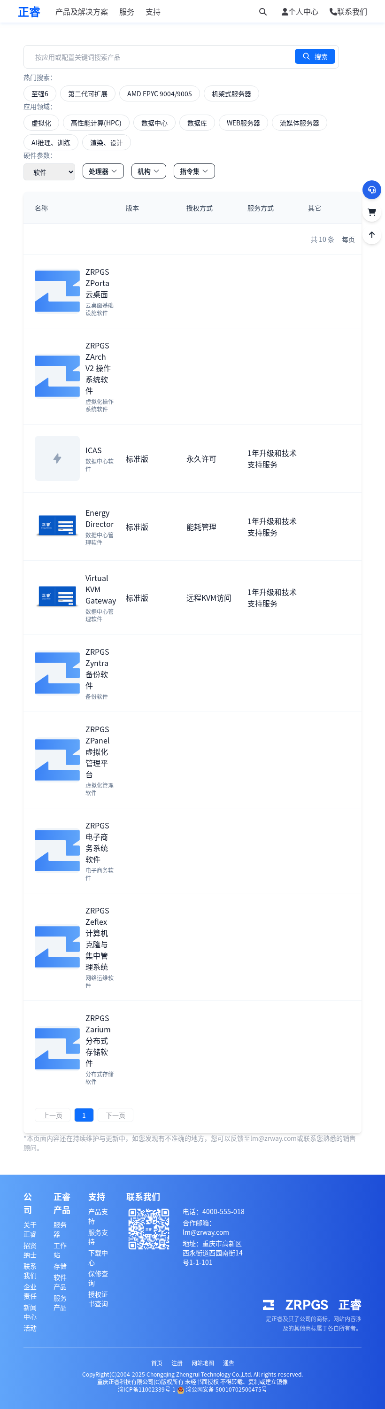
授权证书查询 (98, 1298)
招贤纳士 (30, 1249)
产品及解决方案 (81, 11)
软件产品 (60, 1281)
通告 (228, 1363)
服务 (126, 11)
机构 (144, 171)
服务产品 (60, 1302)
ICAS (93, 450)
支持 (153, 11)
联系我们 (30, 1270)
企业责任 (30, 1291)
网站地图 (203, 1363)
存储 (60, 1265)
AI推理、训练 (50, 142)
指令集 (190, 171)
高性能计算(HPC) (96, 122)
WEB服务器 (243, 122)
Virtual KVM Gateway (100, 589)
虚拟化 (41, 122)
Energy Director (99, 518)
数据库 (197, 122)
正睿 (29, 11)
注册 (177, 1363)
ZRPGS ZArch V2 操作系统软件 (98, 368)
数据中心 (154, 122)
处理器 (98, 171)
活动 (30, 1327)
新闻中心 (30, 1311)
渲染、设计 (106, 142)
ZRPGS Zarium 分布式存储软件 (98, 1040)
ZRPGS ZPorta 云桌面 (97, 283)
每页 (348, 239)
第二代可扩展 (88, 93)
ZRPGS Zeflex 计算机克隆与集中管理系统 (97, 938)
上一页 (52, 1115)
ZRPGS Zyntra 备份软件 (97, 668)
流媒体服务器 (299, 122)
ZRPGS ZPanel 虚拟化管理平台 (97, 751)
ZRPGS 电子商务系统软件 (97, 842)
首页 (156, 1363)
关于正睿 (30, 1229)
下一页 (115, 1115)
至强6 (39, 93)
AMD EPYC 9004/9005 (159, 93)
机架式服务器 (231, 93)
